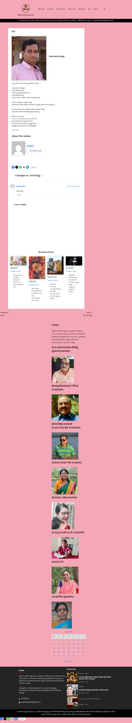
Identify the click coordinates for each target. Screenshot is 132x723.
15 (64, 648)
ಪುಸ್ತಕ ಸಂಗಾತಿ (81, 9)
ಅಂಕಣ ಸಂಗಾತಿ (72, 9)
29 (64, 656)
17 (73, 648)
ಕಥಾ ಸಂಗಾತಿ (50, 9)
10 (73, 644)
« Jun (66, 661)
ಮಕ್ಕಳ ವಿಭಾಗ (52, 277)
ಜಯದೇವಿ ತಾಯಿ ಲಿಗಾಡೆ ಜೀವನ (93, 699)
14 (59, 648)
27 (54, 656)
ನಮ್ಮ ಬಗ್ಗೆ (95, 9)
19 (83, 648)
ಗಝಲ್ (86, 673)
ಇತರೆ (89, 9)
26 (83, 652)
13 (54, 648)
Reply (19, 195)
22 (64, 652)
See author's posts (36, 151)
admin (30, 146)
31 (73, 656)
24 (73, 652)
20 (54, 652)
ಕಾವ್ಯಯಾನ (14, 268)
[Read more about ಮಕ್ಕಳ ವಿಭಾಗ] (55, 265)
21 (59, 652)
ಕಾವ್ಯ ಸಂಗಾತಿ (41, 9)
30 (69, 656)
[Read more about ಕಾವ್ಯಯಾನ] (18, 261)
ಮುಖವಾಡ (69, 268)
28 (59, 656)
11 (78, 644)
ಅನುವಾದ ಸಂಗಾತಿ (60, 9)
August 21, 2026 (84, 682)
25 (78, 652)
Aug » (71, 661)
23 (69, 652)
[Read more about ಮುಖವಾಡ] (74, 261)
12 (83, 644)
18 (78, 648)
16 (69, 648)
